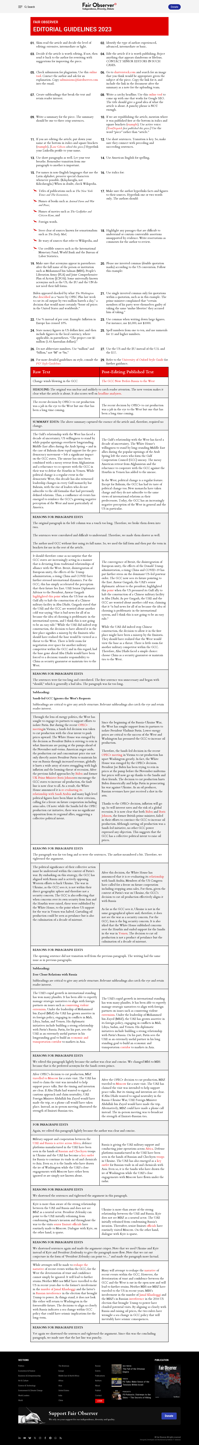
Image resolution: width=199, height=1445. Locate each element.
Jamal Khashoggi (150, 1295)
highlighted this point (47, 596)
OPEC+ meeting (112, 755)
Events (97, 1371)
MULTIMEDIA (127, 1366)
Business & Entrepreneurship (29, 1376)
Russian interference (48, 1293)
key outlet (87, 1155)
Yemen (123, 933)
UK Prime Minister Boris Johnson (53, 778)
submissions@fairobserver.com (79, 80)
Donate (169, 1416)
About (97, 1385)
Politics (21, 1366)
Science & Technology (26, 1385)
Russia (97, 1366)
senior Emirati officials (67, 1224)
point (110, 590)
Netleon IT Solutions (174, 1440)
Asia (60, 1385)
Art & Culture (23, 1380)
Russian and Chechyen (72, 1151)
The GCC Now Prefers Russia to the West (128, 381)
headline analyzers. (110, 394)
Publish (98, 1390)
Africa (149, 1149)
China (60, 1400)
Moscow (121, 1084)
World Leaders (23, 1395)
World (20, 1400)
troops (160, 1157)
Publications (100, 1376)
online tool (155, 95)
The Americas (63, 1366)
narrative (150, 1270)
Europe (61, 1371)
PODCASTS (127, 1392)
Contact (98, 1395)
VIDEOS (125, 1379)
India (60, 1395)
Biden (79, 774)
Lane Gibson (58, 147)
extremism (108, 1015)
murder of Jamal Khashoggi (58, 1289)
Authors (98, 1380)
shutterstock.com (125, 72)
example (132, 124)
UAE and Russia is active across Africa (57, 1143)
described (44, 297)
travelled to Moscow (45, 1078)
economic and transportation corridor (60, 1040)
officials (151, 1226)
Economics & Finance (26, 1371)
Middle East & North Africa (68, 1376)
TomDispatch (114, 128)
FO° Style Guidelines (48, 364)
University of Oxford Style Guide (143, 360)
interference (136, 1299)
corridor (125, 1047)
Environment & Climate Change (30, 1390)
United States (63, 1390)
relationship (156, 877)
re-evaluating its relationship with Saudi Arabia (57, 792)
